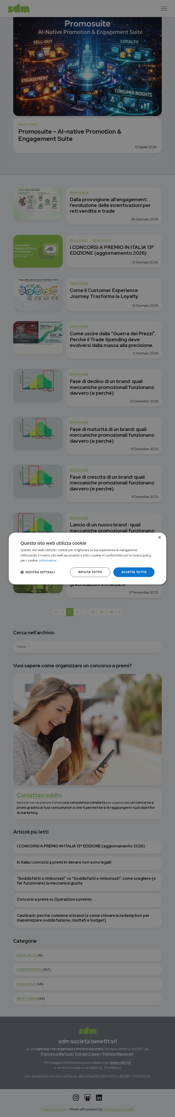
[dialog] (87, 558)
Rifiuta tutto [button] (90, 572)
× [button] (159, 537)
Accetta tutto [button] (133, 572)
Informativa (47, 560)
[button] (37, 572)
